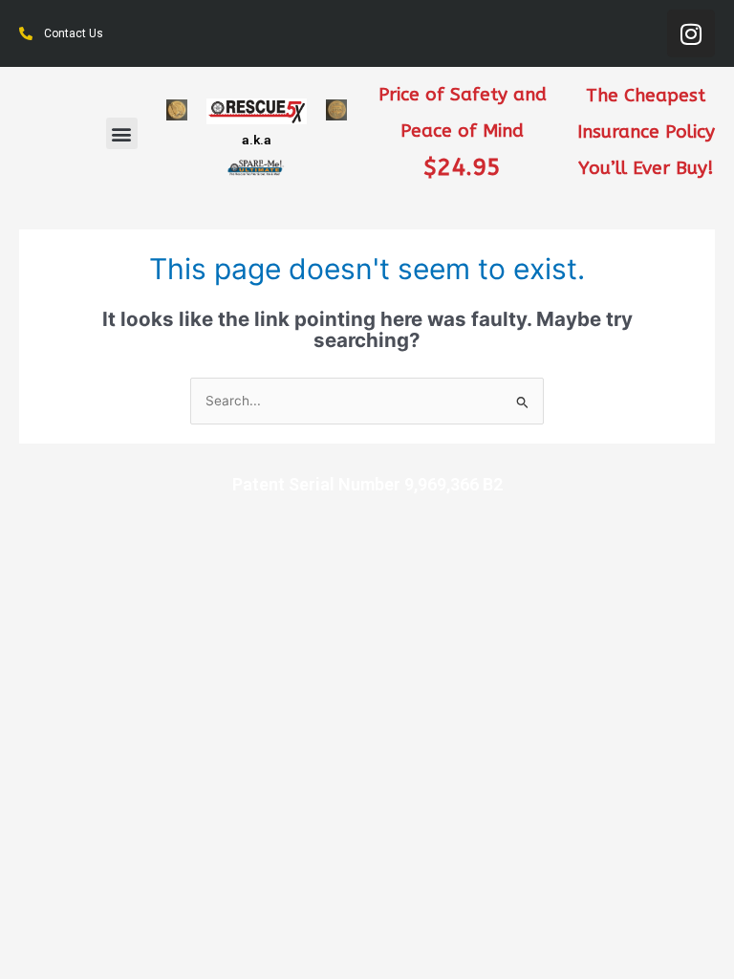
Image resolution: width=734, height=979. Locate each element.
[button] (122, 133)
